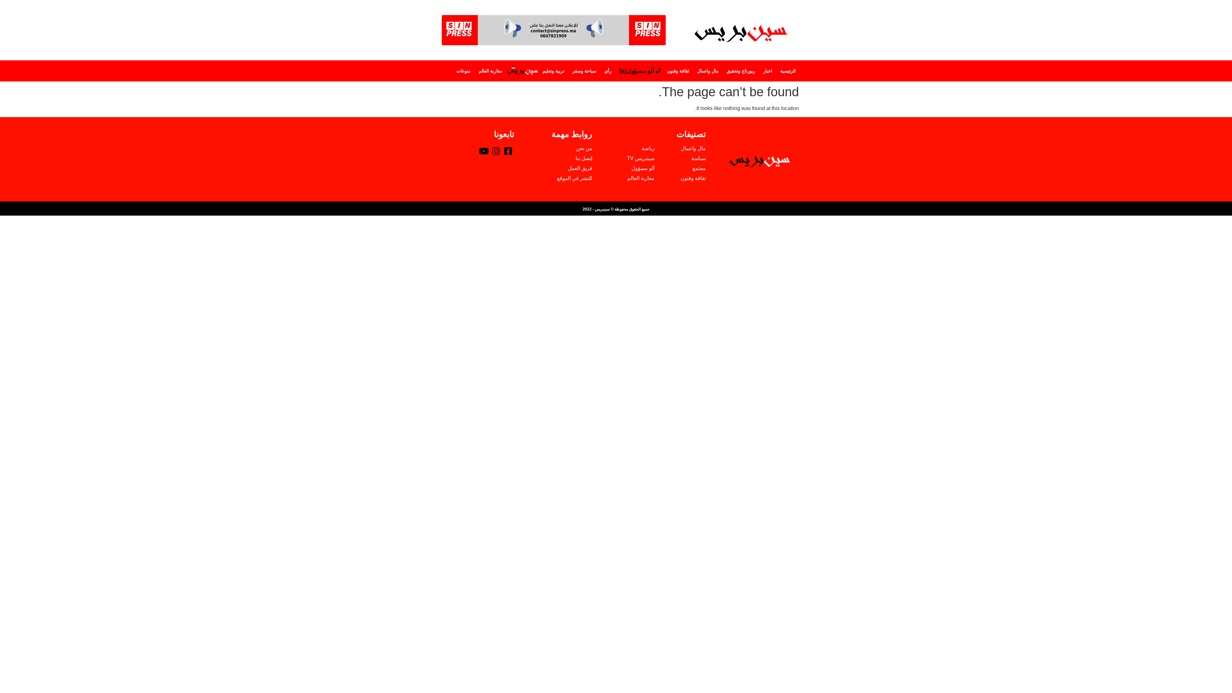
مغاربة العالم (490, 70)
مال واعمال (708, 70)
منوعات (464, 70)
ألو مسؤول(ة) (637, 70)
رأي (608, 70)
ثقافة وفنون (678, 70)
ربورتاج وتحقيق (741, 70)
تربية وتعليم (553, 70)
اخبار (767, 70)
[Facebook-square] (508, 151)
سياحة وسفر (584, 70)
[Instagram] (496, 151)
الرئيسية (788, 70)
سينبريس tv (522, 71)
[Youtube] (484, 151)
